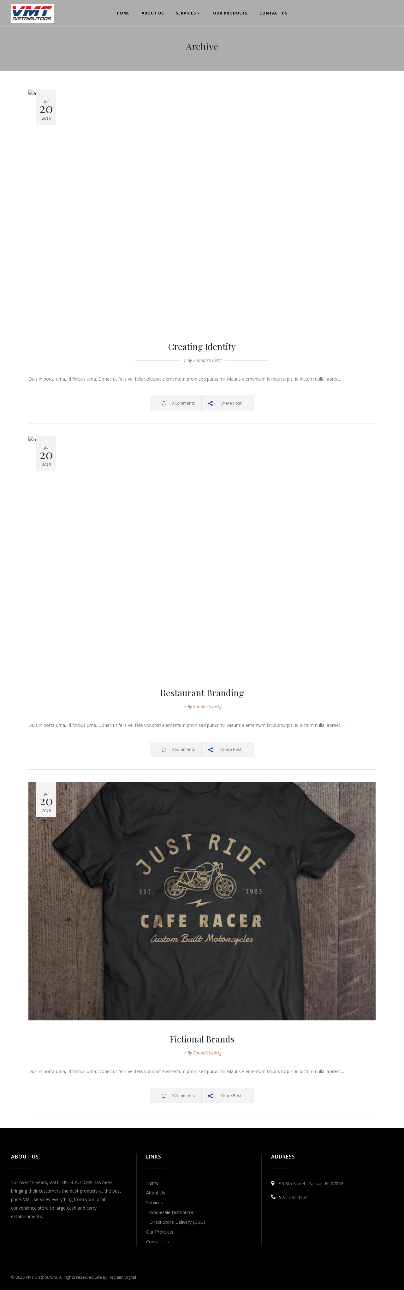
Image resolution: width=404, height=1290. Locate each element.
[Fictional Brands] (202, 901)
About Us (155, 1193)
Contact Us (157, 1242)
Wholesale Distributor (171, 1212)
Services (154, 1202)
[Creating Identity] (202, 209)
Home (152, 1183)
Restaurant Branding (202, 692)
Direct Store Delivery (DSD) (177, 1222)
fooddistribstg (207, 360)
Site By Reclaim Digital (115, 1277)
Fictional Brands (202, 1039)
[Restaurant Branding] (202, 555)
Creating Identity (202, 346)
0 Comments (183, 403)
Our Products (159, 1232)
